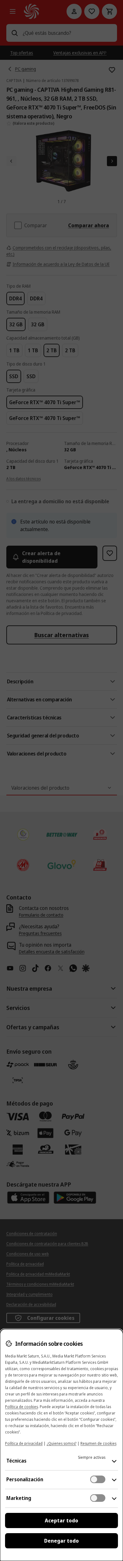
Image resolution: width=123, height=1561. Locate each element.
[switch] (97, 1479)
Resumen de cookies (98, 1443)
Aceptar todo (61, 1520)
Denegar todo (61, 1540)
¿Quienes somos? (61, 1443)
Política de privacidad (24, 1443)
